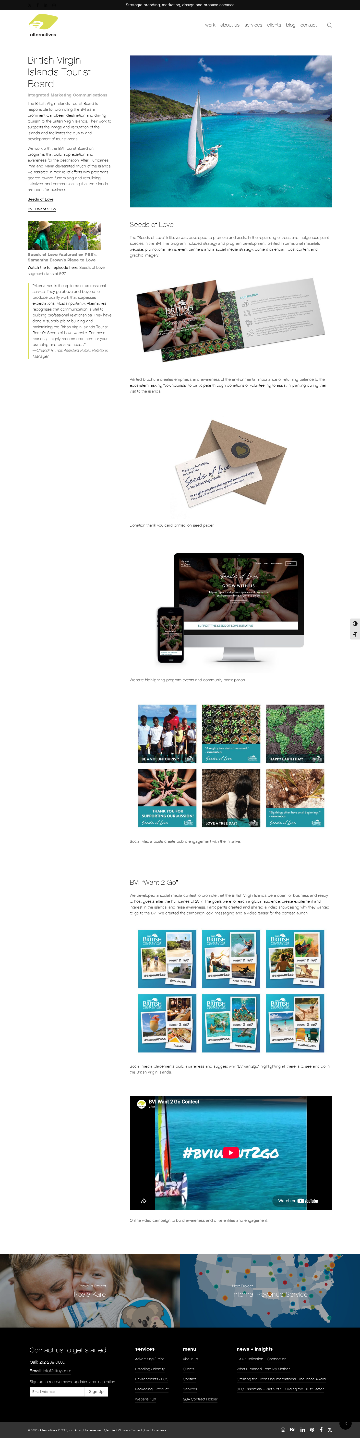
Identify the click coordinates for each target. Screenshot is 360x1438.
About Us (190, 1359)
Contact (189, 1379)
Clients (188, 1369)
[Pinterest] (312, 1430)
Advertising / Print (149, 1359)
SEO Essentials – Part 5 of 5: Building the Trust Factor (280, 1389)
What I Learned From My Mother (263, 1369)
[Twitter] (329, 1430)
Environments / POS (151, 1379)
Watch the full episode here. (53, 267)
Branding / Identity (150, 1369)
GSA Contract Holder (200, 1399)
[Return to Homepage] (43, 25)
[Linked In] (302, 1430)
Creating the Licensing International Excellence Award (281, 1379)
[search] (330, 25)
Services (190, 1389)
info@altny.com (50, 1371)
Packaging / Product (151, 1389)
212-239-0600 (47, 1362)
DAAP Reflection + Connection (262, 1359)
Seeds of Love (40, 199)
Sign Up (96, 1391)
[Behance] (292, 1430)
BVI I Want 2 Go (42, 209)
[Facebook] (321, 1430)
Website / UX (145, 1399)
